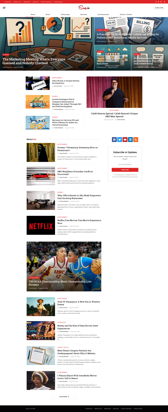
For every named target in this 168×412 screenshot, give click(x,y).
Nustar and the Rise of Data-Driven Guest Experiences (77, 327)
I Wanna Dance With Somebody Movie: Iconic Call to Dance (77, 377)
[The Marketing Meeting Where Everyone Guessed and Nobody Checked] (47, 44)
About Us (35, 2)
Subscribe (159, 8)
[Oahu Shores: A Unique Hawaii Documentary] (38, 83)
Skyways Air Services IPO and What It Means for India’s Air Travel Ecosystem (65, 122)
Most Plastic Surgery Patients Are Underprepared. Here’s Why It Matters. (76, 352)
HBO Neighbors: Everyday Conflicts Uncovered (75, 173)
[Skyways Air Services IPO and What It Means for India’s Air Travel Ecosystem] (38, 122)
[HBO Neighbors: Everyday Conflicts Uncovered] (41, 176)
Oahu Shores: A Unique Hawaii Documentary (65, 82)
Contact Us (7, 2)
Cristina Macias (7, 67)
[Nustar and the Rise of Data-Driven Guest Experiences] (41, 330)
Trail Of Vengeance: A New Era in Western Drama (78, 303)
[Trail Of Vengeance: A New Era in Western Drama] (41, 306)
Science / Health (126, 14)
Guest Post (27, 2)
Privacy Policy (58, 2)
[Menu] (4, 8)
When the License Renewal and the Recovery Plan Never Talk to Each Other (149, 61)
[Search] (164, 2)
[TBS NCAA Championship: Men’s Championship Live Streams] (64, 266)
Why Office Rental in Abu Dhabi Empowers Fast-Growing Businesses (79, 197)
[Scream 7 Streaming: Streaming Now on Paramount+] (41, 152)
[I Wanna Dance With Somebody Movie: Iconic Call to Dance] (41, 380)
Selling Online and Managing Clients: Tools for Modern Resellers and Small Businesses (112, 59)
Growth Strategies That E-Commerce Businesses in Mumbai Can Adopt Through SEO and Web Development (66, 103)
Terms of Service (46, 2)
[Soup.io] (84, 8)
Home (33, 14)
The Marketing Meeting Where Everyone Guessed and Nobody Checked (33, 61)
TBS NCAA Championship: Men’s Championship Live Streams (60, 283)
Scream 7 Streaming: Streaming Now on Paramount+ (77, 149)
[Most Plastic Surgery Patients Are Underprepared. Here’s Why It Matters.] (41, 355)
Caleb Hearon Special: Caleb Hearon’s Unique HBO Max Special (114, 115)
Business (83, 14)
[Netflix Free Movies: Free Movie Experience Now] (41, 225)
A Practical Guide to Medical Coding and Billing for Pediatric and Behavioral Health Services (128, 36)
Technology (65, 14)
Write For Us (17, 2)
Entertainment (103, 14)
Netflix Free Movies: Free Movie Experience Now (79, 221)
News (48, 14)
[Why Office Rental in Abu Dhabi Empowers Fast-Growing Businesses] (41, 200)
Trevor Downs (58, 86)
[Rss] (135, 139)
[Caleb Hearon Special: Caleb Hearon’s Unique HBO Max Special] (114, 92)
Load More (63, 397)
